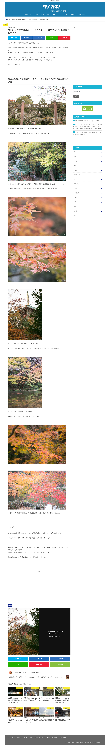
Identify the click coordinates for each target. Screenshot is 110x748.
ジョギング (77, 174)
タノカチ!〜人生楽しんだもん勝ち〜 (82, 742)
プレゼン (76, 188)
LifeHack (76, 156)
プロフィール (28, 14)
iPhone (75, 152)
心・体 (42, 14)
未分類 (75, 211)
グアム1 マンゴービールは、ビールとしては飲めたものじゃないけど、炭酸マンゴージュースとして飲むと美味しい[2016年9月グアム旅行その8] (87, 126)
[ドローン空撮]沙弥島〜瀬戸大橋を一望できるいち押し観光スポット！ (87, 133)
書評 (48, 14)
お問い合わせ (82, 14)
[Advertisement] (23, 585)
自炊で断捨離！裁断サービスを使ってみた (87, 120)
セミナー (76, 179)
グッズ (61, 14)
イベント (76, 161)
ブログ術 (76, 184)
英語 (75, 215)
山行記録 (73, 14)
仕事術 (36, 14)
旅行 (67, 14)
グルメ (54, 14)
